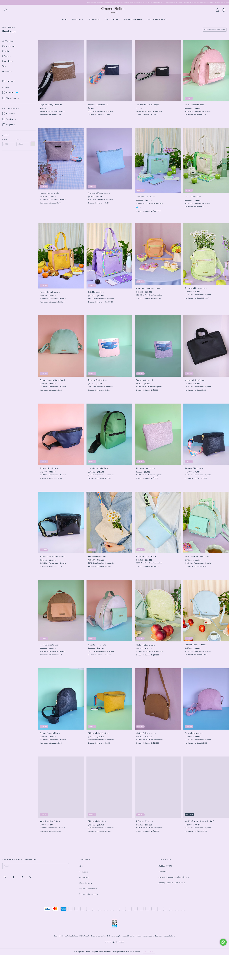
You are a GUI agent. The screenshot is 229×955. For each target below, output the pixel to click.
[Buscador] (5, 10)
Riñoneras (6, 56)
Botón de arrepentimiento (165, 936)
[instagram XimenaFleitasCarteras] (5, 877)
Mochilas (6, 51)
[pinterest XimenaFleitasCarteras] (30, 877)
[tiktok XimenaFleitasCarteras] (22, 877)
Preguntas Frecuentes (133, 19)
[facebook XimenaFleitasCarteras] (14, 877)
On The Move (8, 41)
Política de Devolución (157, 19)
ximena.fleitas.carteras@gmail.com (173, 877)
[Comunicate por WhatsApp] (223, 942)
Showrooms (94, 19)
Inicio (64, 19)
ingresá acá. (147, 936)
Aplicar (33, 144)
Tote (4, 66)
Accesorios (7, 71)
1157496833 (163, 871)
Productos (76, 19)
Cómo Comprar (112, 19)
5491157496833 (165, 866)
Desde (4, 140)
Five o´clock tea (9, 46)
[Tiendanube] (114, 942)
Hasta (19, 140)
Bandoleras (7, 61)
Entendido (148, 952)
